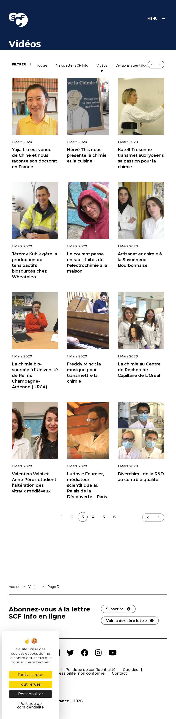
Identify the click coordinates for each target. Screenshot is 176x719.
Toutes (42, 66)
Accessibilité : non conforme (78, 673)
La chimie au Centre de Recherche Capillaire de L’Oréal (139, 370)
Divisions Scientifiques (133, 66)
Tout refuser (30, 684)
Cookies (130, 670)
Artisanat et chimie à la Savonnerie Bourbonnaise (140, 259)
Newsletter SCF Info (72, 66)
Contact (119, 673)
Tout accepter (30, 675)
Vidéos (101, 66)
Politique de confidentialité (90, 670)
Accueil (14, 587)
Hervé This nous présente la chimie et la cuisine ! (87, 155)
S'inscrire (115, 609)
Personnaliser (30, 694)
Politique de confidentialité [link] (30, 705)
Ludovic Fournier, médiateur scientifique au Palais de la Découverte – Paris (87, 485)
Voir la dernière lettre (126, 621)
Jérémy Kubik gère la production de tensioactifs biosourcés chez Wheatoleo (34, 265)
